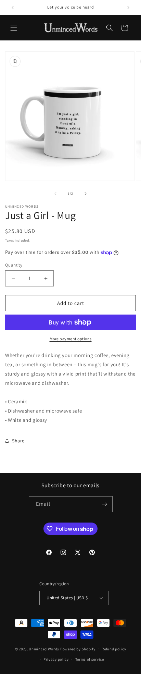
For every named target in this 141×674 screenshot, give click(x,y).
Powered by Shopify (77, 648)
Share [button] (18, 441)
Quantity (13, 265)
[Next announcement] (128, 7)
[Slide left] (55, 193)
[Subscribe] (104, 504)
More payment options (71, 338)
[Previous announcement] (12, 7)
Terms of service (89, 659)
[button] (13, 27)
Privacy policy (56, 659)
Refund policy (114, 649)
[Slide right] (85, 193)
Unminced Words (44, 648)
